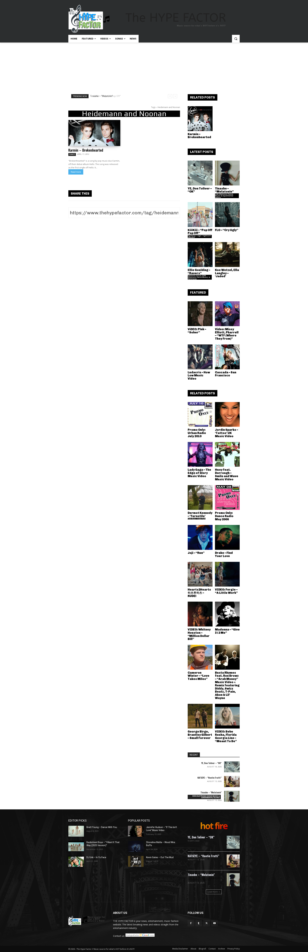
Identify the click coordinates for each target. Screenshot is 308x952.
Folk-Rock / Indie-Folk (196, 518)
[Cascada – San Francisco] (227, 356)
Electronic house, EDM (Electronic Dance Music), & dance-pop (199, 277)
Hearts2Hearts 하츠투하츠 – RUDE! (199, 593)
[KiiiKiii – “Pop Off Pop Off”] (200, 214)
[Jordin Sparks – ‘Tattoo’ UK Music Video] (227, 414)
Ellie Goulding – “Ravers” (199, 271)
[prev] (170, 96)
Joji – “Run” (196, 553)
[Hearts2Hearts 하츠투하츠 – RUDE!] (200, 574)
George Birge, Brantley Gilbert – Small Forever (200, 735)
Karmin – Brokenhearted (85, 150)
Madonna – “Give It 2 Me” (227, 631)
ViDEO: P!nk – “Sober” (197, 330)
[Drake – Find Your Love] (227, 537)
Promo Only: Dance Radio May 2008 (224, 516)
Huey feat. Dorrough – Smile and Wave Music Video (226, 474)
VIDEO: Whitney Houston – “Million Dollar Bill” (199, 634)
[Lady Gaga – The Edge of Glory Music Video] (200, 454)
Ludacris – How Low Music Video (199, 376)
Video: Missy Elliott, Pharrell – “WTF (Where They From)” (227, 333)
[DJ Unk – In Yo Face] (76, 861)
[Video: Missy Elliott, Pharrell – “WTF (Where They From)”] (227, 313)
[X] (206, 923)
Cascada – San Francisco (225, 374)
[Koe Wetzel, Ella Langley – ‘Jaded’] (227, 254)
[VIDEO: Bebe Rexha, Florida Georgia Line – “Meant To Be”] (227, 716)
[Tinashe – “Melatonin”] (227, 173)
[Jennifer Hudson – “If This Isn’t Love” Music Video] (136, 831)
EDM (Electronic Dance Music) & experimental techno (224, 195)
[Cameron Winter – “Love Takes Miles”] (200, 657)
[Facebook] (191, 923)
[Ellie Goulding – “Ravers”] (200, 254)
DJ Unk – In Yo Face (96, 857)
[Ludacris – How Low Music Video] (200, 356)
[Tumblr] (199, 923)
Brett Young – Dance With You (101, 827)
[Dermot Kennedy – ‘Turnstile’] (200, 497)
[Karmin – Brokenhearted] (94, 133)
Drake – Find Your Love (224, 554)
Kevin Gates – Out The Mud (160, 857)
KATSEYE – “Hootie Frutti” (209, 777)
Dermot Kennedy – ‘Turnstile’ (200, 514)
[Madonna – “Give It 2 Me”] (227, 614)
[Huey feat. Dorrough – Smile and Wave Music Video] (227, 454)
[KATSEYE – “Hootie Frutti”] (232, 781)
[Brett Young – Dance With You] (76, 831)
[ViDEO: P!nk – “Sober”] (200, 313)
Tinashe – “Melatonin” (224, 190)
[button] (236, 39)
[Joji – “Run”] (200, 537)
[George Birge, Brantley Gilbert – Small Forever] (200, 716)
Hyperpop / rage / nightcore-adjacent (199, 236)
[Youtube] (214, 923)
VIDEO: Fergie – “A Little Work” (226, 591)
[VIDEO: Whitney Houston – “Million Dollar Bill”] (200, 614)
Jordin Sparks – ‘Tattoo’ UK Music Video (226, 433)
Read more (76, 172)
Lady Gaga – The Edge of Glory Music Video (199, 473)
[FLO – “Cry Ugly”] (227, 214)
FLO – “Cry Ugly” (226, 230)
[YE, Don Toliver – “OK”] (200, 173)
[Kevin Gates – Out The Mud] (136, 861)
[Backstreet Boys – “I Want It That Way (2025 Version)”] (76, 846)
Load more (213, 891)
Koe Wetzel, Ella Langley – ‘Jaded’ (227, 273)
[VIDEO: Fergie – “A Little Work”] (227, 574)
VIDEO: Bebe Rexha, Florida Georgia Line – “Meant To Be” (226, 736)
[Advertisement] (154, 66)
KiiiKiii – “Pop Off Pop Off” (104, 96)
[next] (175, 96)
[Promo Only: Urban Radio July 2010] (200, 414)
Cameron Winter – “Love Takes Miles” (198, 676)
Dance (72, 154)
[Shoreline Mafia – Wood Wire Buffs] (136, 846)
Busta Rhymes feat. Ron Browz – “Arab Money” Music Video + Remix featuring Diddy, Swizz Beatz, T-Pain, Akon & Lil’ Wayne (227, 685)
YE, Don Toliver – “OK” (200, 190)
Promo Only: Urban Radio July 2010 (197, 433)
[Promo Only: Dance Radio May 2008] (227, 497)
